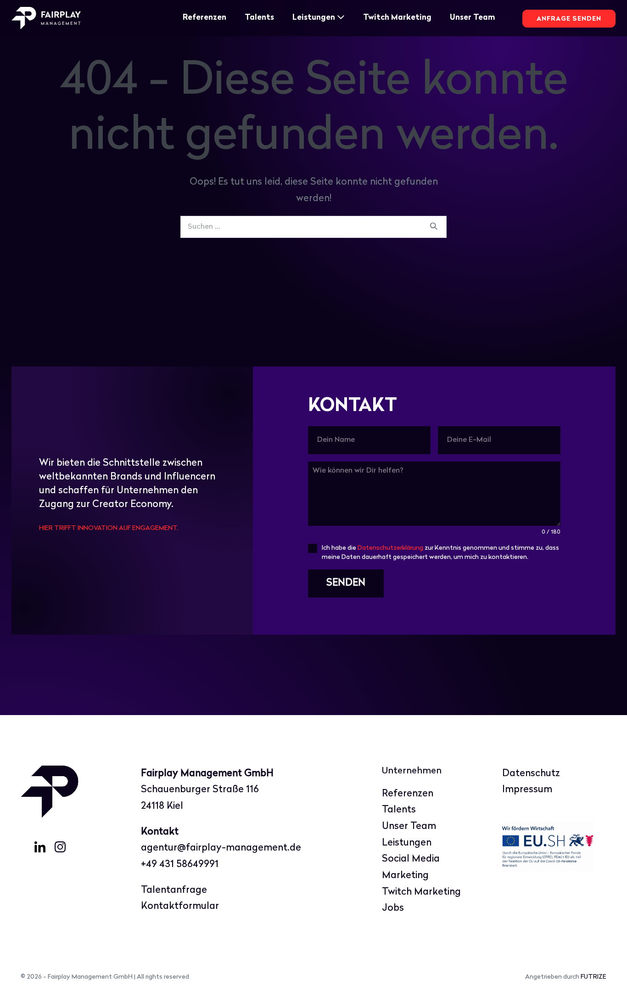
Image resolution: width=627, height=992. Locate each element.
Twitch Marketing (397, 18)
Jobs (393, 908)
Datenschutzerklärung (390, 548)
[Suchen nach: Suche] (313, 226)
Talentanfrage (174, 890)
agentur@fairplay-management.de (221, 848)
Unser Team (472, 18)
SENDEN (345, 583)
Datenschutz (531, 773)
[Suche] (433, 227)
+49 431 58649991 (179, 864)
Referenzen (204, 18)
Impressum (527, 790)
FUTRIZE (593, 977)
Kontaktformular (180, 906)
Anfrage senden (569, 19)
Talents (259, 18)
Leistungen (314, 18)
